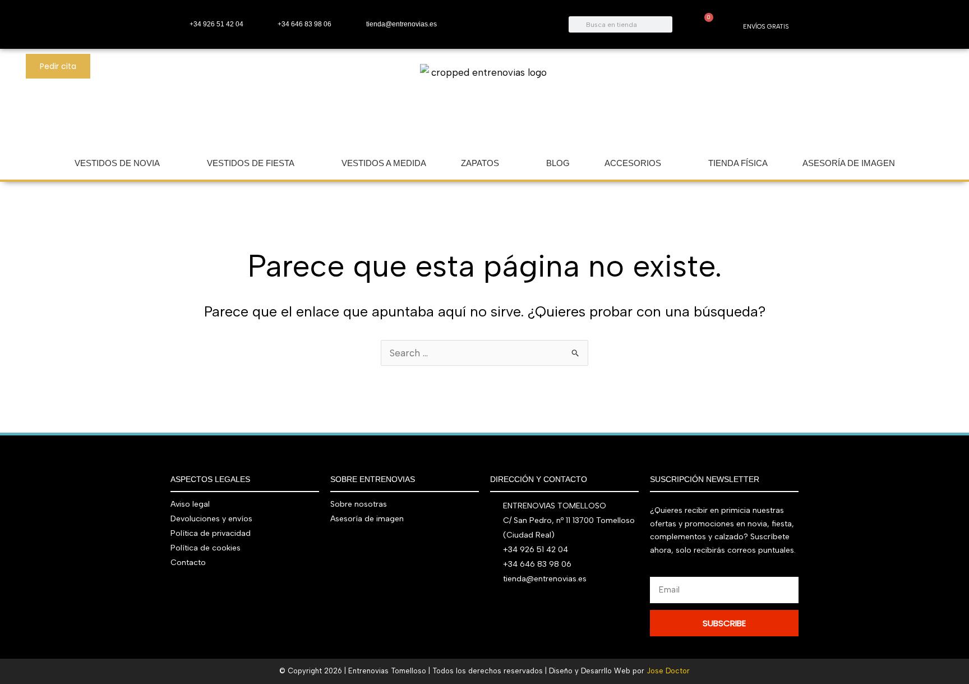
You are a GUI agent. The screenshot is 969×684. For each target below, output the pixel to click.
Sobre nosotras (358, 504)
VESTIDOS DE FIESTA (250, 163)
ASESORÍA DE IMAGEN (848, 163)
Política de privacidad (210, 533)
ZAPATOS (480, 163)
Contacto (188, 562)
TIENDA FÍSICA (738, 163)
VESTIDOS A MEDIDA (384, 163)
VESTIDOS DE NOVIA (117, 163)
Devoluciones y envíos (211, 519)
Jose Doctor (668, 671)
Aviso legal (190, 504)
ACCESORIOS (633, 163)
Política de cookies (205, 548)
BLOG (558, 163)
